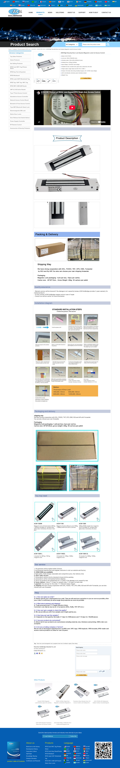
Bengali (70, 5)
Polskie (23, 5)
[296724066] (39, 653)
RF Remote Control (16, 124)
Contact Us (106, 12)
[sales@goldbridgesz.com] (42, 653)
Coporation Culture (31, 751)
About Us (71, 12)
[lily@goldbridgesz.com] (37, 653)
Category (15, 49)
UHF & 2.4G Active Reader (18, 89)
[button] (118, 29)
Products (40, 12)
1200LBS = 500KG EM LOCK (38, 49)
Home (31, 12)
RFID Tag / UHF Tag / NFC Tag (19, 82)
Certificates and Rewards (33, 760)
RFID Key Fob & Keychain (18, 72)
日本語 (62, 1)
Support (82, 12)
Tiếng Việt (32, 5)
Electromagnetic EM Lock (24, 49)
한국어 (71, 1)
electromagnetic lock (47, 643)
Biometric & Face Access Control (20, 103)
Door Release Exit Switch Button (20, 117)
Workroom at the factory (33, 746)
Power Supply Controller (17, 121)
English (8, 1)
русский (27, 1)
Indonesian (43, 5)
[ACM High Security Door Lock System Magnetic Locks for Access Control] (46, 65)
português (99, 1)
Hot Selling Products (16, 63)
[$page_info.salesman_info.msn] (35, 653)
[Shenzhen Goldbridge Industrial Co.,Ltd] (15, 16)
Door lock (39, 643)
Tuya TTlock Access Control (18, 93)
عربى (35, 1)
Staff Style (29, 753)
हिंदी (115, 1)
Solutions (60, 12)
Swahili (90, 5)
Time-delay (75, 643)
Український (80, 5)
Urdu (61, 5)
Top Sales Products (16, 56)
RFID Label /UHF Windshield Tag (20, 79)
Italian (79, 1)
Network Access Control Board (19, 100)
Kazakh (100, 5)
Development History (32, 749)
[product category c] (60, 29)
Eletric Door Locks (15, 114)
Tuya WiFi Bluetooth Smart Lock (20, 107)
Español (53, 1)
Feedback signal (67, 643)
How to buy (93, 12)
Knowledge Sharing (31, 756)
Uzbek (108, 5)
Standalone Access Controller (19, 96)
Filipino (53, 5)
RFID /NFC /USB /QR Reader (18, 86)
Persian (13, 5)
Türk (108, 1)
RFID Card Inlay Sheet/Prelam (53, 751)
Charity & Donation (31, 758)
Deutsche (89, 1)
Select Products (15, 60)
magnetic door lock (58, 643)
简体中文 (17, 1)
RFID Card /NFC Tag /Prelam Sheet (18, 67)
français (44, 1)
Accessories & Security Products (20, 128)
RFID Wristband (15, 75)
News (50, 12)
